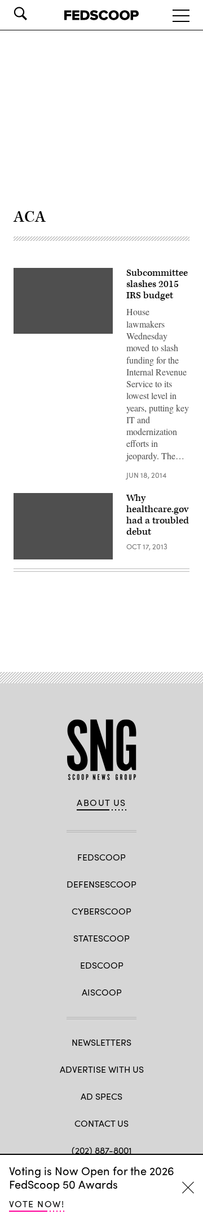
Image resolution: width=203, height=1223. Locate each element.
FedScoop (101, 857)
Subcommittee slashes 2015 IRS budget (157, 284)
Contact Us (101, 1123)
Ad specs (101, 1096)
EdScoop (101, 965)
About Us (101, 802)
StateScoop (101, 938)
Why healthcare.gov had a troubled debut (157, 514)
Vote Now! (36, 1203)
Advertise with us (102, 1069)
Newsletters (101, 1042)
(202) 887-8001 (102, 1150)
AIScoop (102, 992)
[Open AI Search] (36, 13)
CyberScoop (101, 911)
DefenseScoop (101, 884)
